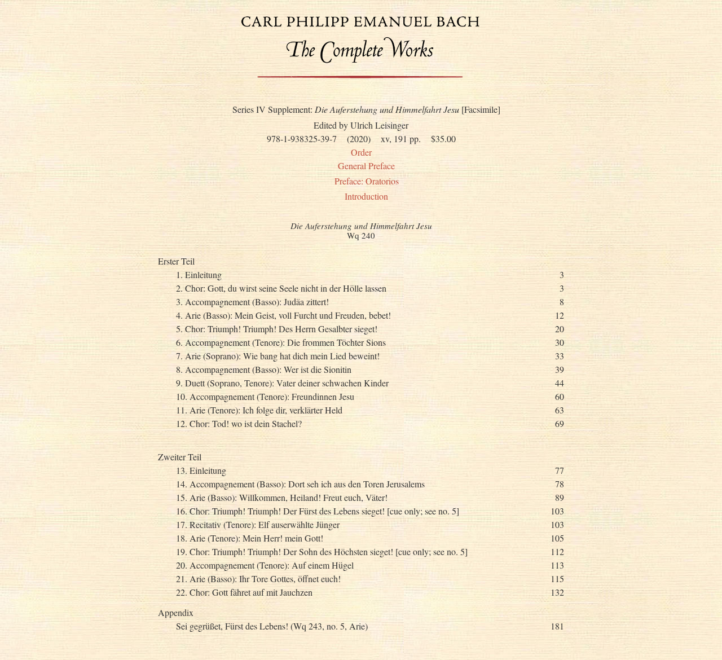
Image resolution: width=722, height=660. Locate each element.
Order (361, 152)
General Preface (366, 165)
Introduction (366, 196)
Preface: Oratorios (366, 181)
